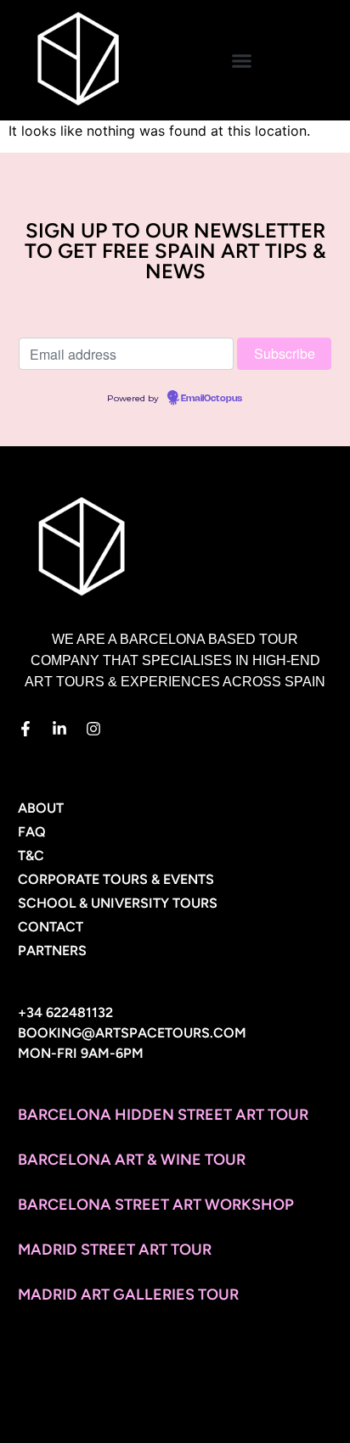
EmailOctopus (211, 398)
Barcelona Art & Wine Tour (132, 1159)
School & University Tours (117, 903)
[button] (242, 60)
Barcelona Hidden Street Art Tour (163, 1114)
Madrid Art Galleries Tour (128, 1294)
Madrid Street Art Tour (115, 1249)
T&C (31, 855)
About (41, 808)
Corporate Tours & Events (116, 879)
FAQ (32, 832)
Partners (52, 950)
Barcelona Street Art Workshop (156, 1204)
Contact (50, 927)
